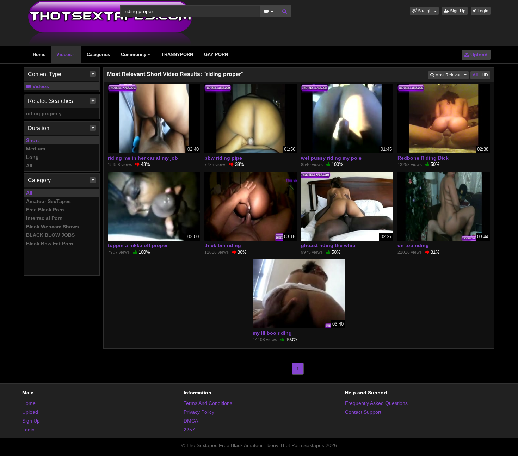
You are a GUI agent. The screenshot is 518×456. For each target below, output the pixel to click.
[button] (424, 11)
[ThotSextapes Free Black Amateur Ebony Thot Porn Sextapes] (110, 22)
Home (39, 54)
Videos (64, 54)
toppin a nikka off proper (138, 245)
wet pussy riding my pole (331, 158)
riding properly (44, 113)
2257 (189, 429)
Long (32, 157)
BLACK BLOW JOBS (50, 235)
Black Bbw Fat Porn (49, 243)
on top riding (413, 245)
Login (482, 10)
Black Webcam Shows (52, 226)
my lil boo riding (272, 333)
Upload (478, 54)
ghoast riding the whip (328, 245)
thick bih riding (222, 245)
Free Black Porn (45, 209)
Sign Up (457, 10)
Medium (35, 149)
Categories (98, 54)
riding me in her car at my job (143, 158)
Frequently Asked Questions (376, 403)
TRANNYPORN (177, 54)
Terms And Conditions (208, 403)
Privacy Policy (199, 412)
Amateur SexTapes (48, 201)
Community (134, 54)
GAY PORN (216, 54)
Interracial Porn (44, 218)
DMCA (191, 421)
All (29, 165)
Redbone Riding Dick (423, 158)
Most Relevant (451, 75)
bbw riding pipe (223, 158)
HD (485, 75)
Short (32, 140)
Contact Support (363, 412)
